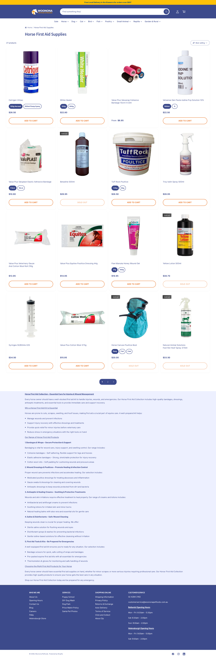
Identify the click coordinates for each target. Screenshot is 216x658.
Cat (81, 21)
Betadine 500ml (67, 182)
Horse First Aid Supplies (44, 27)
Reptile (137, 21)
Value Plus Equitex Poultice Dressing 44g (79, 263)
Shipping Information (104, 597)
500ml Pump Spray (32, 106)
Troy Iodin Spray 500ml (173, 182)
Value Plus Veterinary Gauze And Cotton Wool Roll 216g (21, 264)
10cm (21, 188)
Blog (31, 607)
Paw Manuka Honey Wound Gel (126, 263)
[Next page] (114, 382)
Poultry (108, 21)
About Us (33, 597)
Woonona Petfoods (41, 654)
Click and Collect (102, 615)
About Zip (99, 618)
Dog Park (66, 604)
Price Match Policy (70, 607)
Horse (64, 21)
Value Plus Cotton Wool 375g (73, 345)
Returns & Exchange (104, 604)
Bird (90, 21)
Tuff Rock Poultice (120, 182)
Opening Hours (36, 600)
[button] (184, 11)
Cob (129, 351)
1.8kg (115, 188)
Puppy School (68, 597)
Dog (73, 21)
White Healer (66, 100)
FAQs (31, 615)
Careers (32, 611)
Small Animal (123, 21)
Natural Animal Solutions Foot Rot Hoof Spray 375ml (175, 346)
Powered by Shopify (56, 654)
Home (29, 27)
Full (122, 351)
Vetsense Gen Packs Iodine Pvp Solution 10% (183, 100)
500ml (167, 106)
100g (64, 106)
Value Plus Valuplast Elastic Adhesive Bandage (30, 182)
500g (71, 106)
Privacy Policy (101, 600)
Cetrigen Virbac (16, 100)
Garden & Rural (151, 21)
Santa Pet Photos (70, 611)
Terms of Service (102, 611)
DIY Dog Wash (68, 600)
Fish (98, 21)
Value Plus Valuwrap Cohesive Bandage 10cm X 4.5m (125, 101)
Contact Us (34, 604)
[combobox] (115, 11)
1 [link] (102, 382)
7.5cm (12, 188)
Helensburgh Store (37, 618)
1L (175, 106)
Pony (115, 351)
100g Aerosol (15, 106)
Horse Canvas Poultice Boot (124, 345)
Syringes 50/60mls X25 (19, 345)
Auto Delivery (101, 607)
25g (114, 270)
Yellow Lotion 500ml (172, 263)
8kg (122, 188)
